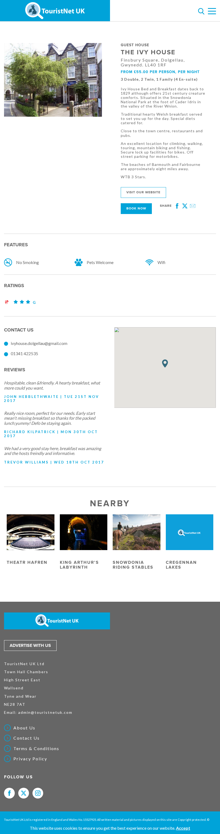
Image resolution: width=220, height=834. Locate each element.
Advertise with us (30, 645)
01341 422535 (24, 353)
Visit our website (143, 192)
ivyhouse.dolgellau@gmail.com (39, 343)
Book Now (136, 208)
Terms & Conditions (36, 748)
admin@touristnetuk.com (45, 712)
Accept (183, 828)
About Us (24, 727)
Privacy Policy (30, 758)
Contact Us (26, 738)
